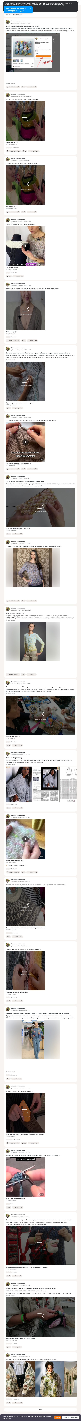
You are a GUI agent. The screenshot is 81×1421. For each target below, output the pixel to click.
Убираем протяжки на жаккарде (17, 992)
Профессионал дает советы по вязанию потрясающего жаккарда (25, 928)
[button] (13, 87)
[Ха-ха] (9, 1139)
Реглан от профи (11, 332)
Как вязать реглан (12, 267)
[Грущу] (9, 1075)
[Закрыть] (30, 8)
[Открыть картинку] (19, 784)
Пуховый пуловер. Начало (14, 861)
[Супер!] (9, 1204)
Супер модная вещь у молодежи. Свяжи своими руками (25, 1134)
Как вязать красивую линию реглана (18, 464)
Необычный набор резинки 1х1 (16, 1199)
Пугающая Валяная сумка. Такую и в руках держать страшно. (27, 1267)
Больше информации (57, 5)
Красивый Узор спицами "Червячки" (18, 529)
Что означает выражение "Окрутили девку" (20, 1338)
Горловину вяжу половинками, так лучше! (20, 403)
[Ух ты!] (11, 147)
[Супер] (9, 272)
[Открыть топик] (40, 28)
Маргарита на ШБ (12, 142)
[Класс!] (7, 147)
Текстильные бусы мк (13, 736)
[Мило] (9, 147)
